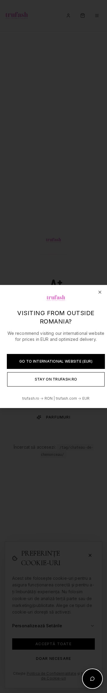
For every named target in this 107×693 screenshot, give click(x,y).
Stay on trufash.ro (56, 379)
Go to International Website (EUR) (55, 361)
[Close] (99, 292)
